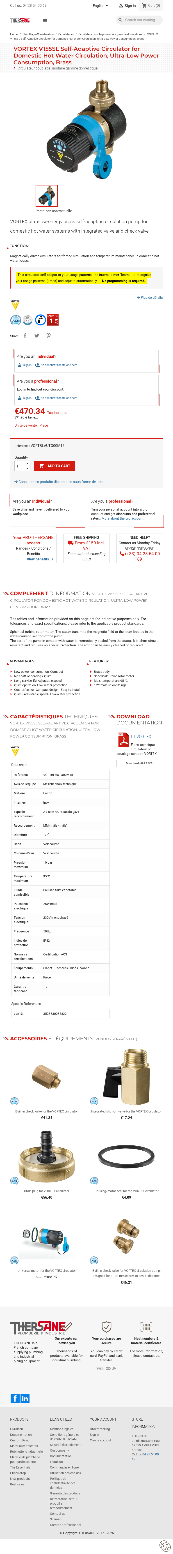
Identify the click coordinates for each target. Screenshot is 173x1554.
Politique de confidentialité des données (62, 1483)
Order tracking (100, 1429)
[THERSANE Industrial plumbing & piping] (38, 1327)
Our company (59, 1450)
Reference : (22, 446)
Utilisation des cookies (65, 1473)
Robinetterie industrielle (26, 1451)
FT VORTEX (141, 736)
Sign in (94, 1434)
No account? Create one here (55, 365)
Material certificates (24, 1446)
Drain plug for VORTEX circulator (46, 1191)
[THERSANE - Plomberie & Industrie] (20, 20)
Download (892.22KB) (140, 763)
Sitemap (55, 1519)
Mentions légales (61, 1429)
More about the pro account (122, 518)
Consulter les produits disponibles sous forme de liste (60, 482)
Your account (103, 1419)
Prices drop (18, 1473)
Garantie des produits (65, 1493)
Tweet (36, 335)
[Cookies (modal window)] (165, 1546)
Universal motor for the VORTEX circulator (47, 1270)
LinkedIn (25, 1398)
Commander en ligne (64, 1467)
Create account (100, 1440)
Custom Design (20, 1440)
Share (25, 335)
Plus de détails (151, 298)
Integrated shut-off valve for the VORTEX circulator (126, 1111)
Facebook (15, 1398)
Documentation (21, 1434)
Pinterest (48, 335)
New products (20, 1478)
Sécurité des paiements (66, 1445)
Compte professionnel (65, 1525)
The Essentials (20, 1467)
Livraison (16, 1429)
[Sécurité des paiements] (106, 1368)
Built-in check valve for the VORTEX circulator (46, 1111)
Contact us (57, 1513)
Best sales (17, 1484)
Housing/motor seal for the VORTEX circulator (126, 1191)
